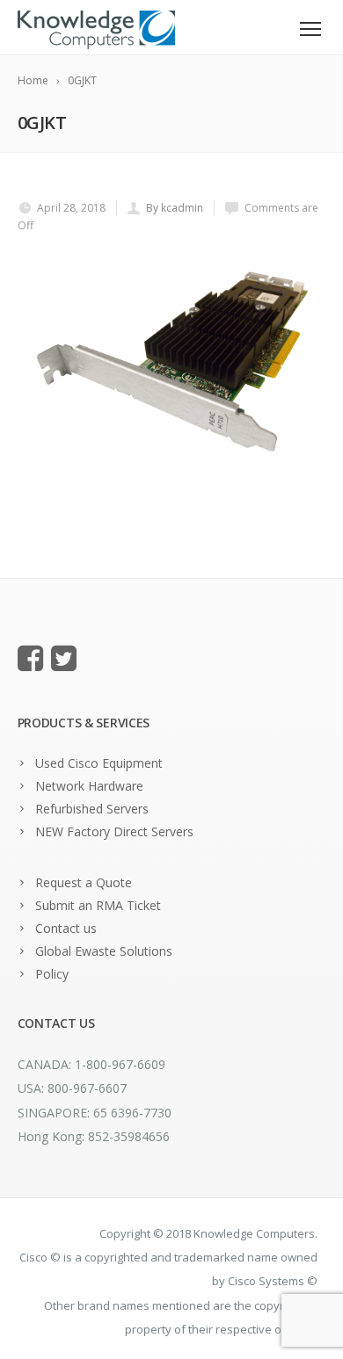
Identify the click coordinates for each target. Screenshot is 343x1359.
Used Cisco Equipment (99, 763)
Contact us (66, 928)
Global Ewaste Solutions (103, 951)
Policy (52, 973)
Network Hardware (89, 785)
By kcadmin (174, 207)
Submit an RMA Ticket (98, 905)
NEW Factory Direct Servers (114, 831)
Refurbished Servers (92, 808)
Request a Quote (83, 882)
